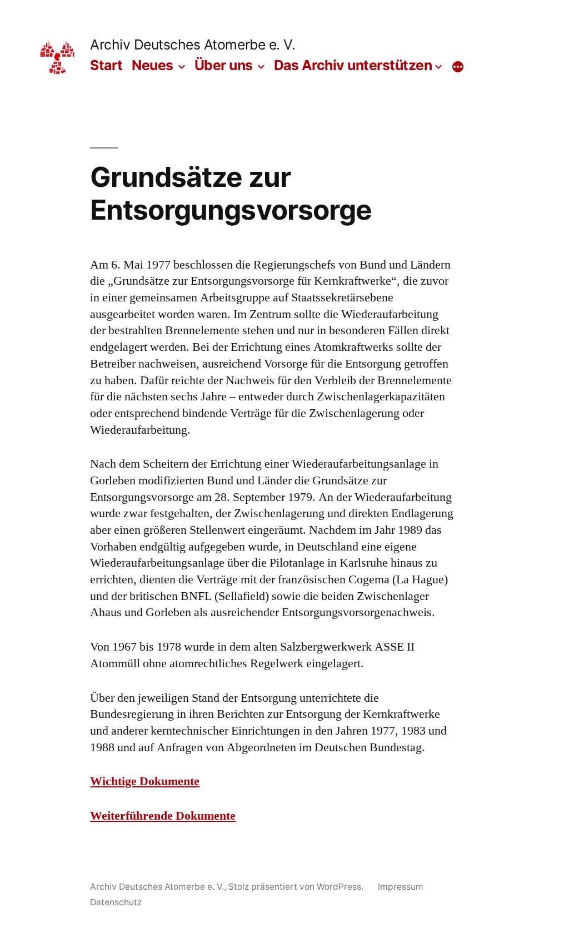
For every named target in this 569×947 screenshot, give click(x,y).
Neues (152, 65)
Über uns (223, 65)
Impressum (400, 886)
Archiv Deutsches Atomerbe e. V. (192, 44)
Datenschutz (116, 902)
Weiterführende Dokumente (163, 816)
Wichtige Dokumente (144, 781)
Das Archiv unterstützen (353, 65)
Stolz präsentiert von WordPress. (297, 886)
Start (106, 65)
